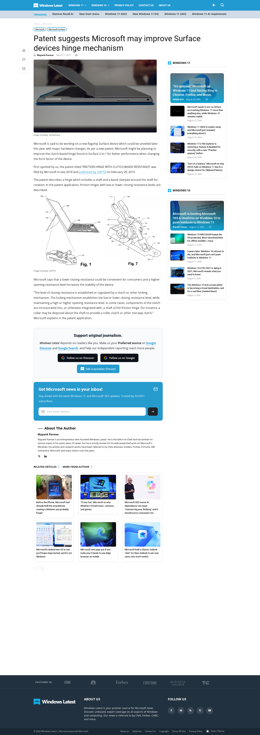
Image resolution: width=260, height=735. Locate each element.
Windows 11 (75, 5)
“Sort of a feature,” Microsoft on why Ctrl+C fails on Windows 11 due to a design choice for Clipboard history (205, 166)
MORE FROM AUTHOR (76, 466)
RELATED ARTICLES (45, 466)
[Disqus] (98, 623)
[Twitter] (41, 456)
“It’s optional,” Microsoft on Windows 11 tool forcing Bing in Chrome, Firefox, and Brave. (195, 90)
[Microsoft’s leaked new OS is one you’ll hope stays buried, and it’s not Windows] (54, 534)
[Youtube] (209, 710)
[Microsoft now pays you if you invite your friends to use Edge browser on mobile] (98, 534)
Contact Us (146, 5)
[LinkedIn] (47, 456)
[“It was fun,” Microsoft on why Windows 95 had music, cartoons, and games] (98, 487)
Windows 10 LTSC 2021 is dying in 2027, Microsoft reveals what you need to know (204, 271)
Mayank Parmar (45, 55)
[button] (222, 5)
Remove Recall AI (62, 14)
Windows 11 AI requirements (210, 14)
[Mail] (180, 710)
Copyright (164, 731)
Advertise (137, 731)
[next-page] (42, 568)
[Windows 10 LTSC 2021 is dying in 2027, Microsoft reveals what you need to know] (177, 272)
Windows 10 (98, 5)
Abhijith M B (178, 99)
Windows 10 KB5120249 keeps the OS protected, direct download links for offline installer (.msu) (205, 237)
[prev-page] (36, 568)
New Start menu (89, 14)
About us (165, 5)
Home (37, 23)
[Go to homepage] (23, 50)
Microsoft (39, 29)
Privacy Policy (124, 5)
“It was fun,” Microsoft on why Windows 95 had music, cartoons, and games (97, 506)
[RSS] (190, 710)
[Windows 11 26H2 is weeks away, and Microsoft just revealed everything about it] (177, 131)
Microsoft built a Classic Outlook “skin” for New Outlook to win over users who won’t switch (142, 553)
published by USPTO (92, 172)
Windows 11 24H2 (175, 14)
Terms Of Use (179, 731)
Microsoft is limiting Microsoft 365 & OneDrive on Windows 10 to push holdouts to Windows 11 (196, 218)
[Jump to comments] (23, 59)
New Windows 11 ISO (146, 14)
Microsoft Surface (57, 29)
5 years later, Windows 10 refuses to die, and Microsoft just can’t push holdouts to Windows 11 (205, 254)
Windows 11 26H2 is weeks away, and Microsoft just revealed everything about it (204, 130)
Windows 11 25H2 (116, 14)
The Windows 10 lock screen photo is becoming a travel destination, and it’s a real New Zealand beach (205, 288)
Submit (153, 411)
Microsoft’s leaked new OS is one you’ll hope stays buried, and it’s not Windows (54, 553)
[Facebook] (171, 710)
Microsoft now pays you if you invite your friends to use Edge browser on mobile (95, 553)
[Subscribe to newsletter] (23, 68)
